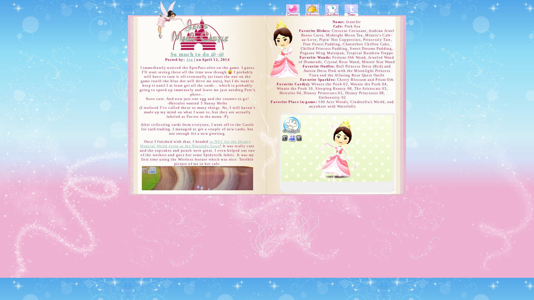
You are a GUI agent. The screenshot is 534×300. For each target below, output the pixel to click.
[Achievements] (312, 11)
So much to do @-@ (197, 54)
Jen (189, 60)
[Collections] (332, 11)
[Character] (293, 11)
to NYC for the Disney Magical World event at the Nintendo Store (195, 143)
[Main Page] (194, 33)
